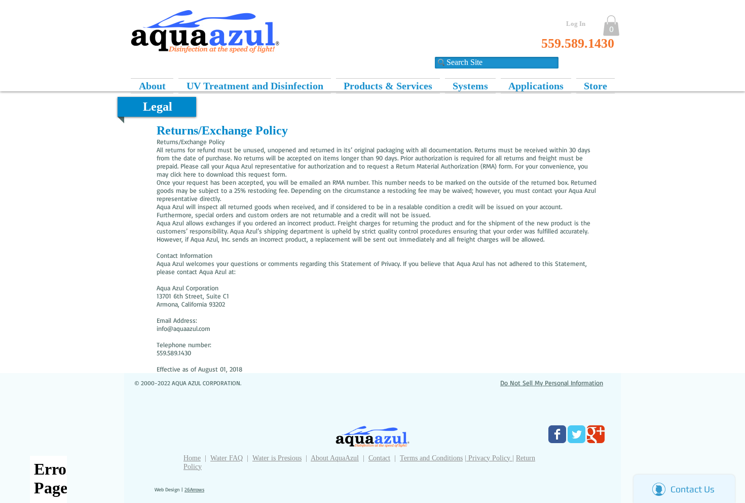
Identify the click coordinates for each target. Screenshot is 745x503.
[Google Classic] (596, 434)
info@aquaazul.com (183, 328)
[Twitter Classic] (576, 434)
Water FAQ (226, 458)
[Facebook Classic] (557, 434)
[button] (611, 25)
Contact (379, 458)
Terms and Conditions (431, 458)
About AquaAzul (335, 458)
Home (192, 458)
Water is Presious (277, 458)
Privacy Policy (489, 458)
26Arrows (194, 489)
